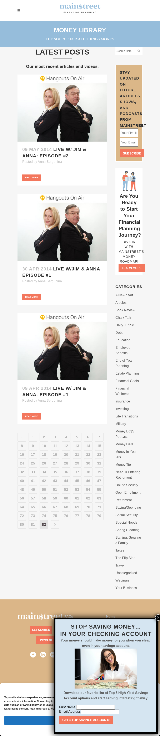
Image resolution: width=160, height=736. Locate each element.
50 (44, 489)
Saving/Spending (128, 507)
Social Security (126, 515)
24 (22, 463)
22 (88, 454)
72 (22, 516)
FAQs (68, 616)
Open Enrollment (127, 492)
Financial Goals (127, 381)
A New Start (124, 295)
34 (44, 472)
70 (88, 507)
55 (99, 489)
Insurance (122, 401)
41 (33, 481)
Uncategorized (126, 573)
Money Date (124, 444)
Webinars (122, 580)
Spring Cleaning (127, 530)
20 (66, 454)
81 (33, 524)
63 (99, 498)
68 (66, 507)
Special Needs (126, 522)
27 (55, 463)
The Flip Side (125, 558)
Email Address (70, 711)
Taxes (119, 550)
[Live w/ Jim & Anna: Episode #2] (62, 108)
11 (55, 446)
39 (99, 472)
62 (88, 498)
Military (120, 424)
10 (44, 446)
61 (77, 498)
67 (55, 507)
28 (66, 463)
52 (66, 489)
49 (33, 489)
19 (55, 454)
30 (88, 463)
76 (66, 516)
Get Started (41, 629)
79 (99, 516)
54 (88, 489)
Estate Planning (127, 373)
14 (88, 446)
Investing (122, 409)
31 (99, 463)
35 (55, 472)
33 (33, 472)
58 (44, 498)
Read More (31, 177)
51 (55, 489)
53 (77, 489)
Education (122, 340)
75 (55, 516)
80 (22, 524)
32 (22, 472)
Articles (120, 302)
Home (110, 616)
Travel (120, 565)
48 (22, 489)
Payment (46, 640)
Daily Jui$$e (124, 325)
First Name (67, 707)
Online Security (126, 485)
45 (77, 481)
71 (99, 507)
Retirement (123, 500)
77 (77, 516)
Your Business (126, 588)
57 (33, 498)
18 (44, 454)
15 (99, 446)
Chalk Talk (123, 317)
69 (77, 507)
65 (33, 507)
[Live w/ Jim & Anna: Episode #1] (62, 347)
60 (66, 498)
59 (55, 498)
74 (44, 516)
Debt (118, 332)
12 (66, 446)
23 (99, 454)
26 (44, 463)
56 (22, 498)
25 (33, 463)
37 (77, 472)
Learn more (131, 268)
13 (77, 446)
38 (88, 472)
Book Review (125, 310)
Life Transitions (126, 416)
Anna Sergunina (50, 161)
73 (33, 516)
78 (88, 516)
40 (22, 481)
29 (77, 463)
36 (66, 472)
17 (33, 454)
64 (22, 507)
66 (44, 507)
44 (66, 481)
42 (44, 481)
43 (55, 481)
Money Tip (123, 464)
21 (77, 454)
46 (88, 481)
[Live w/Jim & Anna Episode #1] (62, 227)
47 (99, 481)
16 (22, 454)
